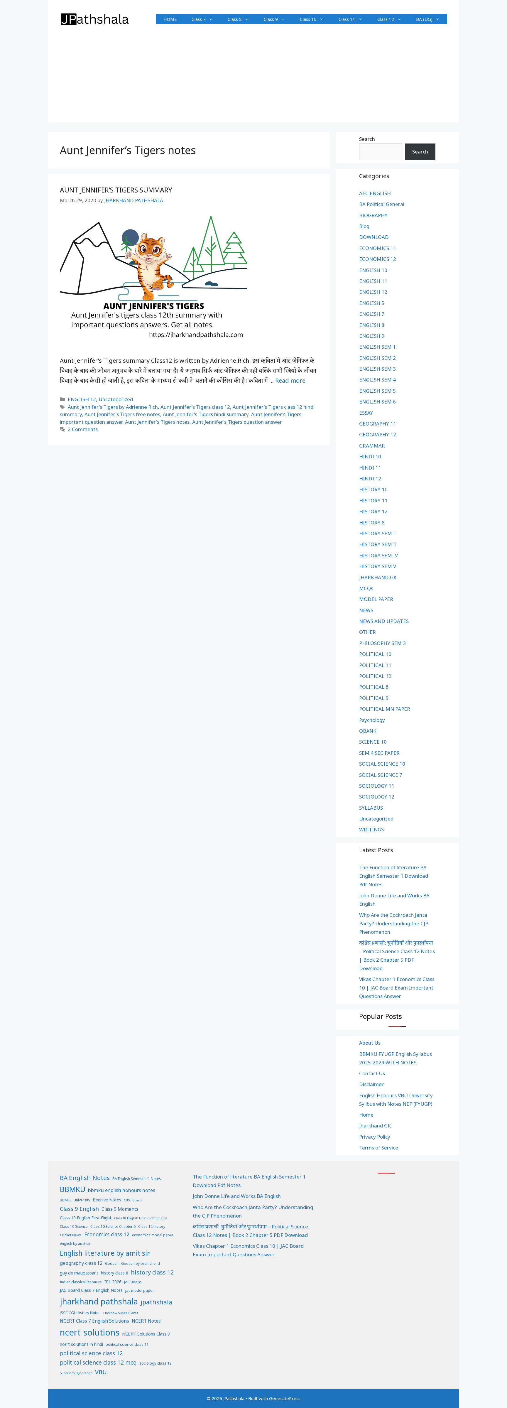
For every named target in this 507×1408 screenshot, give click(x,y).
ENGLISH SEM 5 (377, 390)
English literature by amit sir (105, 1253)
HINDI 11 (370, 467)
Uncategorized (116, 399)
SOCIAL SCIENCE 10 (382, 763)
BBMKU (72, 1189)
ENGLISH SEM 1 (377, 346)
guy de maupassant (79, 1273)
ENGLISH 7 (371, 313)
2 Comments (83, 429)
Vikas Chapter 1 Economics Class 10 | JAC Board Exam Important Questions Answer (397, 988)
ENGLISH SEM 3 (377, 368)
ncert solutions (89, 1332)
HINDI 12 (370, 478)
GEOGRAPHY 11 (377, 423)
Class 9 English (79, 1208)
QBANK (367, 730)
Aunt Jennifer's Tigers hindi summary (206, 414)
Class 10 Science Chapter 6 (113, 1226)
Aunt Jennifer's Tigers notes (157, 421)
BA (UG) (424, 19)
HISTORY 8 (372, 522)
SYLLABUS (371, 807)
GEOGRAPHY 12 (377, 434)
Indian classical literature (81, 1281)
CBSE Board (133, 1200)
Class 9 (271, 19)
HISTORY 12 (373, 511)
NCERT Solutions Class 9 (146, 1334)
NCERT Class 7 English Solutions (94, 1321)
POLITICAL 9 (373, 698)
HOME (170, 19)
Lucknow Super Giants (120, 1313)
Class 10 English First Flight (85, 1217)
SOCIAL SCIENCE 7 (380, 774)
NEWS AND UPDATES (384, 621)
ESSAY (366, 412)
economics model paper (152, 1235)
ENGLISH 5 (371, 303)
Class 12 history (151, 1226)
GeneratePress (284, 1398)
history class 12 (152, 1272)
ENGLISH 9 (371, 335)
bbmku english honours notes (121, 1190)
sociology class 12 (155, 1363)
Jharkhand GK (375, 1125)
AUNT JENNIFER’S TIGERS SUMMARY (116, 190)
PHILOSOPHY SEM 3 (382, 643)
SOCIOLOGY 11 (376, 785)
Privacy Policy (374, 1136)
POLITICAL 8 (373, 686)
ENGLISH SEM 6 (377, 401)
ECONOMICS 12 (377, 259)
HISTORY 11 (373, 500)
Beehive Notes (107, 1200)
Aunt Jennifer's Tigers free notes (122, 414)
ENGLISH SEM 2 (377, 357)
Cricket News (71, 1235)
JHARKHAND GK (378, 577)
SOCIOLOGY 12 (376, 796)
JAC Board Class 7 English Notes (91, 1290)
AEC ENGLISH (375, 193)
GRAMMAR (372, 445)
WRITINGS (371, 829)
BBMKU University (75, 1200)
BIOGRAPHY (373, 215)
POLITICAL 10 (375, 654)
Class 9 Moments (120, 1209)
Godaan (112, 1263)
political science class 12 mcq (98, 1362)
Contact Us (372, 1073)
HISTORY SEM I (377, 533)
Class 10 (308, 19)
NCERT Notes (146, 1321)
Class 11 (347, 19)
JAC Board (132, 1281)
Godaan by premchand (140, 1263)
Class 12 (385, 19)
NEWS (366, 610)
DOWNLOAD (374, 237)
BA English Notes (85, 1178)
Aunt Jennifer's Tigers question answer (237, 421)
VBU (101, 1372)
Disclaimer (371, 1084)
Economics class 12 (106, 1234)
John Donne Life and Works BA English (237, 1196)
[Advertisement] (253, 82)
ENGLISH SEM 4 (377, 379)
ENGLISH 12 (82, 399)
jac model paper (139, 1290)
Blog (364, 226)
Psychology (372, 720)
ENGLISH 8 (371, 325)
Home (366, 1114)
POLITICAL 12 (375, 676)
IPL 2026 (112, 1281)
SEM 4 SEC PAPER (379, 752)
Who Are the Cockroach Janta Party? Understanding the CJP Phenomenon (393, 923)
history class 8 (114, 1273)
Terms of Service (378, 1147)
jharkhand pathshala (99, 1301)
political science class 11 (127, 1344)
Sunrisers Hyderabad (76, 1373)
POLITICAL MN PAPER (384, 708)
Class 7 (199, 19)
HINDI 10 (370, 456)
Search (367, 139)
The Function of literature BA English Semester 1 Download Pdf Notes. (393, 876)
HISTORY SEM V (377, 566)
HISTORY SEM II (378, 544)
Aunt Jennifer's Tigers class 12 (195, 407)
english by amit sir (75, 1243)
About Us (370, 1042)
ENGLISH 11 (373, 281)
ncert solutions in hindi (81, 1344)
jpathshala (156, 1302)
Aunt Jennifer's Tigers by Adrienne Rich (113, 407)
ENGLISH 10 (373, 270)
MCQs (366, 588)
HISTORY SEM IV (378, 555)
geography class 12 (81, 1263)
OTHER (367, 632)
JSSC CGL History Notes (80, 1312)
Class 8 (235, 19)
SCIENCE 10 (373, 741)
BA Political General (381, 204)
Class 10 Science (74, 1226)
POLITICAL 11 (375, 665)
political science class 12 (91, 1353)
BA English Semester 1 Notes (136, 1178)
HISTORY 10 (373, 489)
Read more (290, 380)
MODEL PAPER (376, 599)
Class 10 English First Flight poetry (140, 1218)
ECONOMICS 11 (377, 248)
